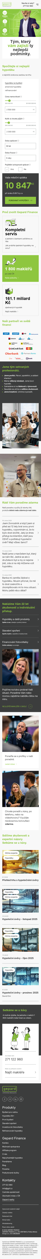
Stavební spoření (11, 630)
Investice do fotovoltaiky (12, 1127)
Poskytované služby (10, 1173)
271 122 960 (28, 6)
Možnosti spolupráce (11, 1146)
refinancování (11, 90)
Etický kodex (6, 1220)
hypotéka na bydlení (13, 83)
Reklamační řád (7, 1216)
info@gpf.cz (7, 1188)
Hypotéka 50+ (8, 1116)
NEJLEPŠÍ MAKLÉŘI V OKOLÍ (14, 706)
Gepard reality (8, 1199)
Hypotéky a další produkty (16, 619)
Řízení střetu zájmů (8, 1227)
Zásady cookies (7, 1212)
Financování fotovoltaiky (15, 642)
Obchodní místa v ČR (11, 1196)
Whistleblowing (7, 1223)
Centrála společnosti (10, 1192)
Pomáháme (7, 1161)
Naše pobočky (11, 278)
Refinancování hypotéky (12, 1131)
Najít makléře (10, 311)
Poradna (5, 1169)
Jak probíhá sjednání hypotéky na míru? (19, 246)
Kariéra (5, 1143)
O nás (4, 1154)
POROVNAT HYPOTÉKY (19, 200)
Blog (4, 1165)
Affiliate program (9, 1150)
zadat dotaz (10, 764)
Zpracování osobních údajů (11, 1209)
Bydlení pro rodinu (10, 1112)
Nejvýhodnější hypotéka (12, 1158)
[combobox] (18, 146)
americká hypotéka (13, 87)
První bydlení (7, 1119)
